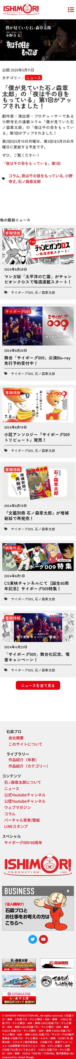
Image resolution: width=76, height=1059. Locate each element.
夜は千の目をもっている (42, 175)
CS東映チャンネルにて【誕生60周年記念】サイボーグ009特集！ (36, 586)
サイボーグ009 (22, 292)
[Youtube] (43, 939)
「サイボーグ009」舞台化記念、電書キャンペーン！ (37, 657)
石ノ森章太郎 (29, 181)
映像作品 (12, 548)
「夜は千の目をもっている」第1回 (31, 163)
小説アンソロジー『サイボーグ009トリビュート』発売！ (37, 437)
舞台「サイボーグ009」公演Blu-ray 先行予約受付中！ (37, 360)
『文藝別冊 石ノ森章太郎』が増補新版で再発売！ (36, 515)
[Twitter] (32, 939)
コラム (14, 175)
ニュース (33, 77)
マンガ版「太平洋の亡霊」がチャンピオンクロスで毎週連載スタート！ (38, 279)
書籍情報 (12, 233)
